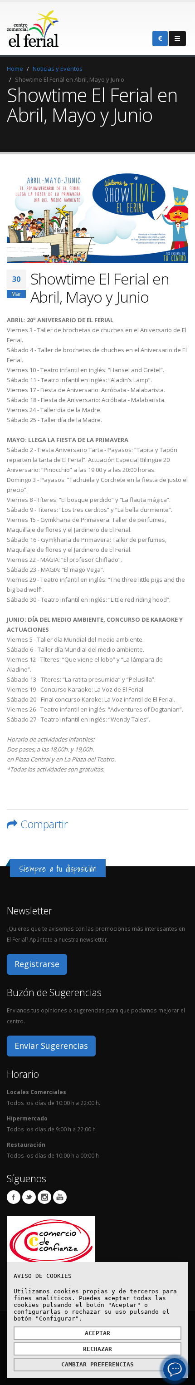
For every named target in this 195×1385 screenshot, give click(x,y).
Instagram (44, 1197)
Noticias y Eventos (58, 68)
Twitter (29, 1197)
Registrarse (37, 963)
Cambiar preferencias (97, 1364)
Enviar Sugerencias (51, 1045)
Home (15, 68)
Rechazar (97, 1349)
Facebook (13, 1197)
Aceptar (97, 1333)
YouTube (60, 1197)
